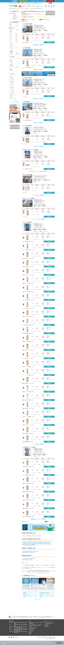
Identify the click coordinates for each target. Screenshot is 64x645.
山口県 (23, 629)
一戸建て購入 (31, 625)
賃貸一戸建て (41, 622)
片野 (25, 535)
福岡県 (15, 631)
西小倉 (27, 535)
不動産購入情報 (31, 623)
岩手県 (19, 622)
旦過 (23, 535)
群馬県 (15, 625)
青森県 (17, 622)
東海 (10, 627)
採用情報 (53, 637)
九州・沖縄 (10, 631)
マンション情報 (31, 628)
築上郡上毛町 (49, 541)
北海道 (15, 622)
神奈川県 (17, 624)
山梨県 (17, 626)
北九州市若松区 (35, 542)
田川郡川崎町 (24, 541)
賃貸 (29, 622)
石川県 (23, 626)
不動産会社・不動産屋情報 (32, 627)
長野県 (19, 626)
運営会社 (39, 637)
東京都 (15, 624)
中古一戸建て (45, 572)
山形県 (26, 622)
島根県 (21, 629)
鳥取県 (19, 629)
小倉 (37, 535)
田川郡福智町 (29, 541)
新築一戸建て (40, 572)
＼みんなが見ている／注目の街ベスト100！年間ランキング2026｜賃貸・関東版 (26, 585)
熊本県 (21, 631)
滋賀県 (21, 628)
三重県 (21, 627)
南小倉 (35, 535)
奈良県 (23, 628)
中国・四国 (10, 629)
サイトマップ (46, 626)
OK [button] (59, 642)
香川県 (15, 630)
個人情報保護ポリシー (44, 637)
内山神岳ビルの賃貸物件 (28, 77)
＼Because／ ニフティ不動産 (49, 622)
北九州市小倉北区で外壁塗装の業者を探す (29, 558)
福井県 (26, 626)
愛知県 (15, 627)
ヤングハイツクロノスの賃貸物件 (29, 198)
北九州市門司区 (29, 542)
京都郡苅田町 (34, 541)
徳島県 (26, 629)
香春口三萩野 (31, 535)
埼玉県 (20, 624)
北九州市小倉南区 (46, 542)
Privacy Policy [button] (4, 643)
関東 (10, 624)
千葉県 (22, 624)
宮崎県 (26, 631)
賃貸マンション (32, 622)
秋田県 (23, 622)
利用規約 (50, 637)
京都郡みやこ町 (39, 541)
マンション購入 (31, 624)
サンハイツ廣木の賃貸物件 (28, 174)
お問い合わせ (46, 624)
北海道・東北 (11, 622)
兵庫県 (17, 628)
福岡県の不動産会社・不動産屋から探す (28, 552)
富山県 (21, 626)
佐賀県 (17, 631)
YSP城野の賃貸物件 (27, 47)
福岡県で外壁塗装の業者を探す (27, 559)
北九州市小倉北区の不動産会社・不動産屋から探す (30, 551)
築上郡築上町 (24, 542)
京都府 (19, 628)
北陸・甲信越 (11, 626)
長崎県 (19, 631)
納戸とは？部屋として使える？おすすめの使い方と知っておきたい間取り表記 (50, 585)
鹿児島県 (15, 632)
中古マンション (35, 572)
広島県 (15, 629)
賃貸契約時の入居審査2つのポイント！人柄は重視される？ (42, 585)
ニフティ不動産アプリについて (49, 623)
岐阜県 (17, 627)
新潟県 (15, 626)
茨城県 (24, 624)
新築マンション (29, 572)
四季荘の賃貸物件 (27, 101)
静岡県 (19, 627)
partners (20, 642)
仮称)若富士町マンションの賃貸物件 (30, 447)
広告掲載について (47, 625)
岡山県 (17, 629)
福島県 (15, 623)
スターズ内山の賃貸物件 (28, 125)
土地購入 (30, 626)
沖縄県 (17, 632)
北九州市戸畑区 (40, 542)
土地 (48, 572)
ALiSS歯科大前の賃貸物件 (28, 23)
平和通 (40, 535)
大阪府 (15, 628)
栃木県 (26, 624)
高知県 (19, 630)
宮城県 (21, 622)
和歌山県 (26, 628)
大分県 (23, 631)
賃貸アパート (37, 622)
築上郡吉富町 (44, 541)
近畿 (10, 628)
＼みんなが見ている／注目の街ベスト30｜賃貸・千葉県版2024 (34, 585)
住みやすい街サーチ (31, 629)
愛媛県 (17, 630)
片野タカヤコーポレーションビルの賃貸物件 (31, 149)
